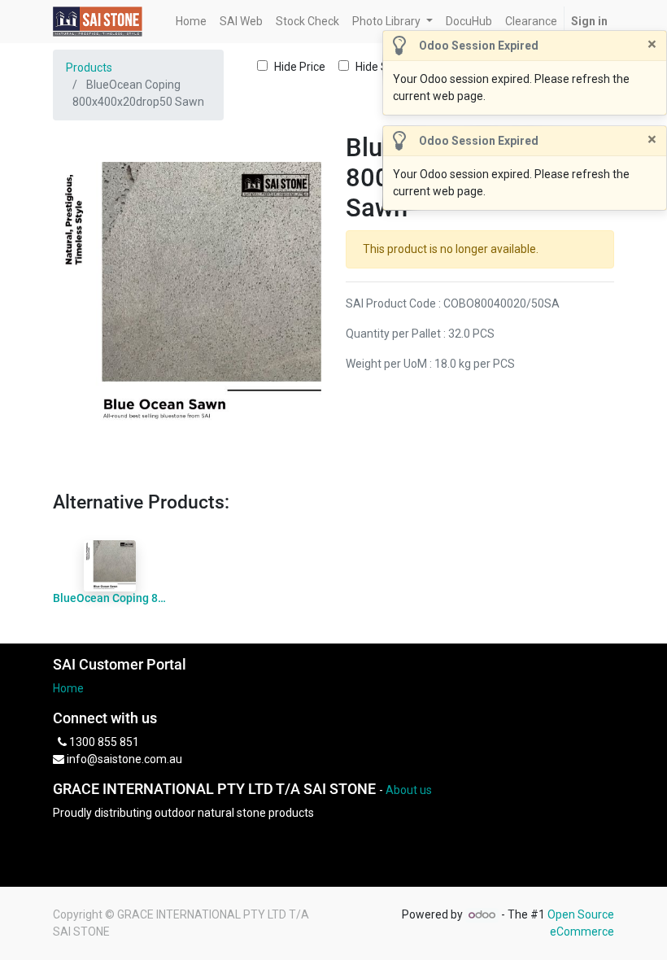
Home (68, 688)
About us (409, 789)
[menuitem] (191, 22)
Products (89, 67)
